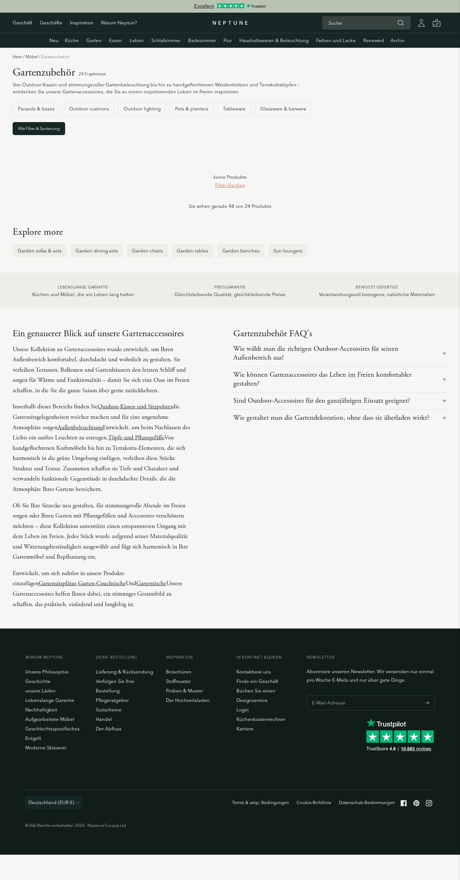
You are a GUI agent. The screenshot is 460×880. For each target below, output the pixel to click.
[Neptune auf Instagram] (429, 805)
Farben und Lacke (336, 40)
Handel (104, 719)
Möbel (32, 56)
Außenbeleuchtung (80, 427)
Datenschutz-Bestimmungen (367, 802)
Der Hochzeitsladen (188, 700)
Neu (53, 40)
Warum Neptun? (119, 23)
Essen (115, 40)
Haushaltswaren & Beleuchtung (274, 40)
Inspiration (81, 23)
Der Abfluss (108, 729)
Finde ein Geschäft (257, 681)
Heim (17, 56)
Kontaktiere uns (253, 672)
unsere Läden (40, 691)
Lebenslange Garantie (49, 700)
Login (242, 710)
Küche (72, 40)
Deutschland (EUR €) (51, 802)
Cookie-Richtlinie (314, 802)
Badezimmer (202, 40)
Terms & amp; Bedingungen (260, 802)
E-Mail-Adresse (327, 695)
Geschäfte (51, 23)
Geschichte (38, 681)
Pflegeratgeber (112, 700)
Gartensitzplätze (58, 583)
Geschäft (22, 23)
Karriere (245, 729)
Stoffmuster (178, 681)
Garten (93, 40)
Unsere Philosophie (47, 672)
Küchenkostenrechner (260, 719)
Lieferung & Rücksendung (124, 672)
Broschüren (178, 672)
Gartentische (151, 583)
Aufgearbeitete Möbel (49, 719)
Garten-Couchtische (102, 583)
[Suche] (400, 23)
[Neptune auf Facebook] (403, 805)
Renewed (373, 40)
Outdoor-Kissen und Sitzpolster (135, 407)
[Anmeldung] (421, 23)
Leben (137, 40)
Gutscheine (108, 710)
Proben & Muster (184, 691)
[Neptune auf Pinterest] (416, 805)
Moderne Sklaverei (45, 748)
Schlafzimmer (166, 40)
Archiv (397, 40)
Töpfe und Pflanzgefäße (136, 438)
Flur (228, 40)
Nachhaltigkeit (41, 710)
